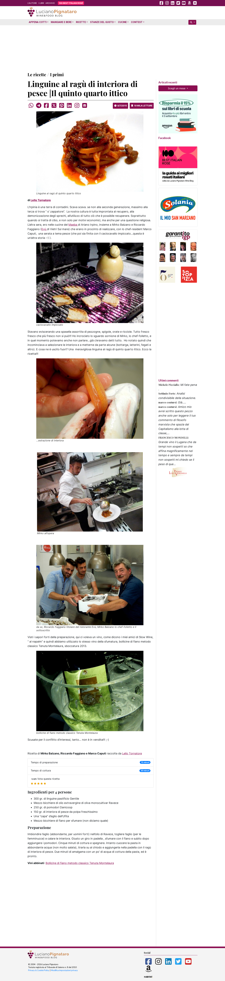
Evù (44, 229)
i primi (57, 74)
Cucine (122, 22)
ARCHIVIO (50, 3)
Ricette (81, 22)
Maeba (73, 224)
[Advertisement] (112, 47)
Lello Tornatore (41, 200)
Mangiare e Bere (61, 22)
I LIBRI (41, 3)
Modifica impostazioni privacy (64, 970)
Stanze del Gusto (102, 22)
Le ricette (37, 74)
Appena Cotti (38, 22)
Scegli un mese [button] (177, 88)
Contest (136, 22)
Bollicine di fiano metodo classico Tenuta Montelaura (80, 863)
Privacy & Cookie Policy (38, 970)
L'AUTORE (32, 3)
